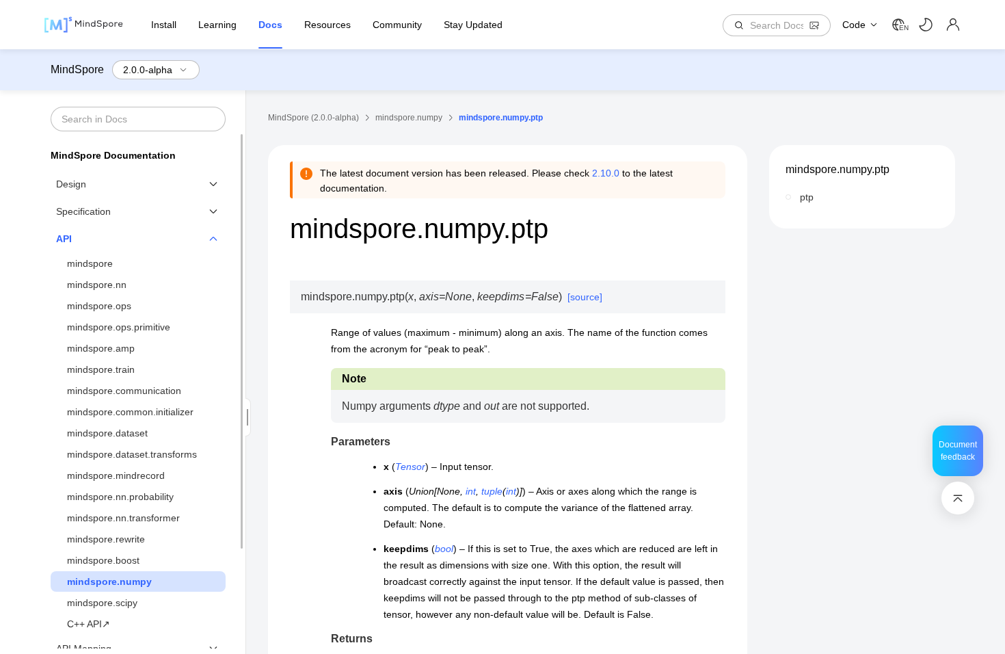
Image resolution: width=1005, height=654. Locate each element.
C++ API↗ (88, 623)
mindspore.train (101, 369)
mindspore (90, 263)
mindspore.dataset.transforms (132, 454)
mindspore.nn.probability (120, 496)
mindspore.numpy (109, 581)
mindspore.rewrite (106, 539)
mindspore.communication (124, 390)
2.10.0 (605, 173)
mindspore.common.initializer (130, 411)
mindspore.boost (103, 560)
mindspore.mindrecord (116, 475)
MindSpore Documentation (113, 155)
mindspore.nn (96, 284)
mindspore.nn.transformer (123, 517)
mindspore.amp (101, 348)
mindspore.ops (99, 305)
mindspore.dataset (107, 433)
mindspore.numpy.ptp (837, 169)
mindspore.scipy (102, 602)
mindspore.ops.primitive (118, 327)
